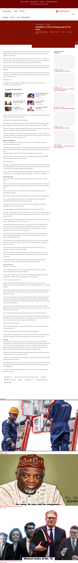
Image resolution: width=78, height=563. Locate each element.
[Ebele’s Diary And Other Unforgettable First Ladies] (30, 95)
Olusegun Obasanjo (42, 379)
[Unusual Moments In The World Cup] (8, 95)
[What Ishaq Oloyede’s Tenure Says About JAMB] (39, 480)
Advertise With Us (34, 1)
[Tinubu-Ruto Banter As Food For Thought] (8, 102)
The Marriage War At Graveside (62, 71)
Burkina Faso (8, 377)
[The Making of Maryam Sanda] (64, 119)
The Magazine (7, 11)
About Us (27, 1)
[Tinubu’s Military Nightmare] (30, 102)
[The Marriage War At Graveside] (64, 62)
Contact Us (42, 1)
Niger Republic (30, 379)
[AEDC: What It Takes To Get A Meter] (39, 425)
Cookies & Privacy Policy (51, 1)
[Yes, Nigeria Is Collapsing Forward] (8, 109)
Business (5, 17)
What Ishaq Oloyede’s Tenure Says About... (11, 506)
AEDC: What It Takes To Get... (7, 452)
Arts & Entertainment (23, 17)
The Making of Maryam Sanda (61, 128)
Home (22, 1)
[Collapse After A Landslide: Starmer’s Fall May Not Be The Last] (39, 534)
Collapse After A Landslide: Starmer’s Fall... (11, 560)
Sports (12, 17)
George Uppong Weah (10, 379)
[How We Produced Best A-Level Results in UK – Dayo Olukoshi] (64, 80)
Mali (21, 379)
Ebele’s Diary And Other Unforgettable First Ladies (42, 95)
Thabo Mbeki (8, 382)
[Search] (75, 14)
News (15, 11)
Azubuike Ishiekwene (42, 32)
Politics (22, 11)
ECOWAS (44, 377)
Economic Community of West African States (27, 377)
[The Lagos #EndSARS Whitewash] (30, 109)
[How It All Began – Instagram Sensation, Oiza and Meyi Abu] (64, 137)
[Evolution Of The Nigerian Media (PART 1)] (64, 99)
